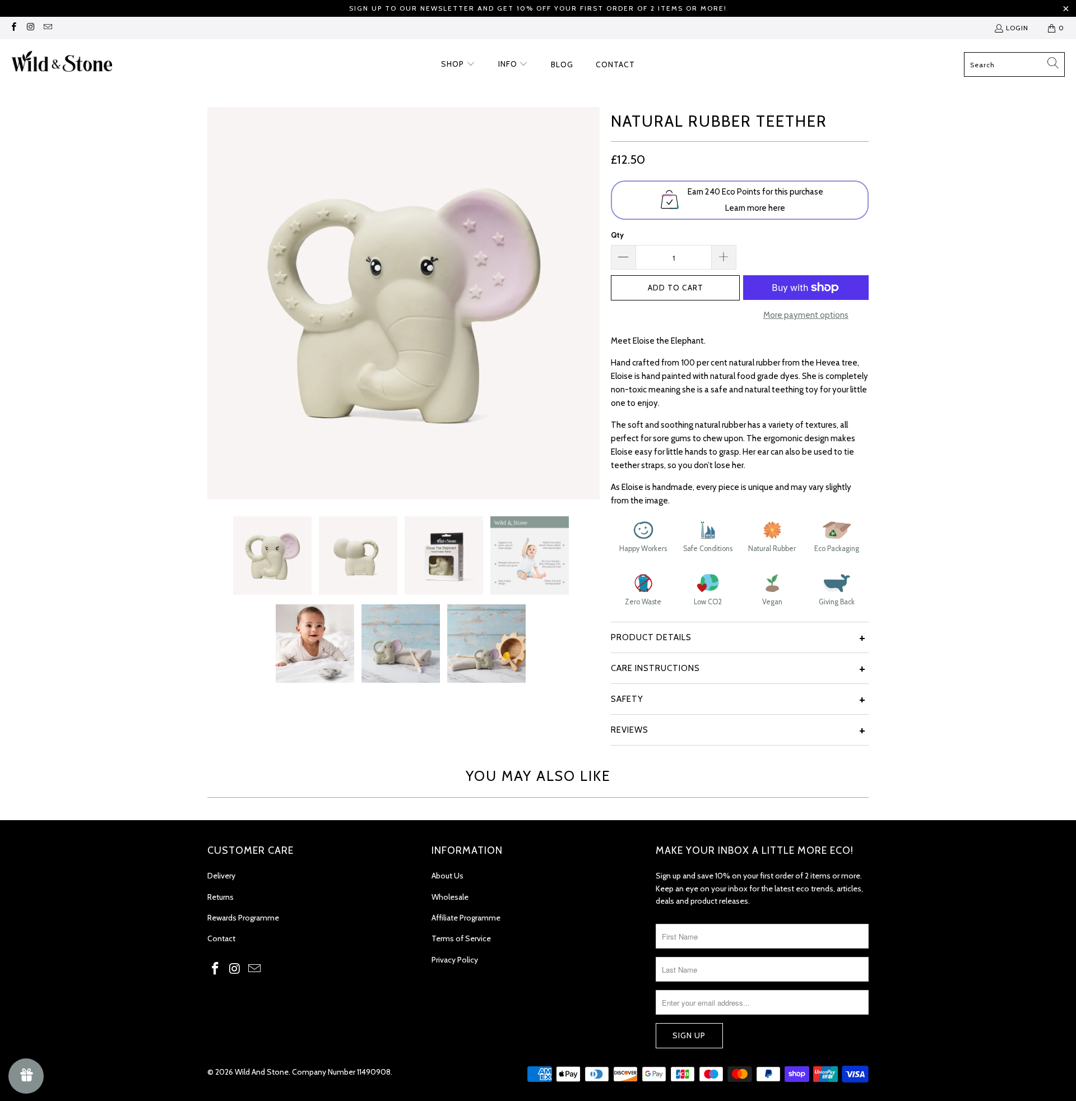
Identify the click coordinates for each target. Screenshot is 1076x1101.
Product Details (651, 637)
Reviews (629, 730)
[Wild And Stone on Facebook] (13, 28)
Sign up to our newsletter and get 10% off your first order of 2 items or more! (538, 8)
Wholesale (450, 897)
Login (1017, 28)
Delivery (221, 876)
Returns (220, 897)
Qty (617, 234)
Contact (221, 938)
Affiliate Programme (466, 918)
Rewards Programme (243, 918)
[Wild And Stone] (61, 65)
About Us (447, 876)
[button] (458, 64)
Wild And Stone (262, 1072)
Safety (627, 699)
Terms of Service (461, 938)
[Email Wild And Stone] (47, 28)
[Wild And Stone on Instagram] (30, 28)
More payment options (805, 315)
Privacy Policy (455, 960)
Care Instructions (655, 668)
